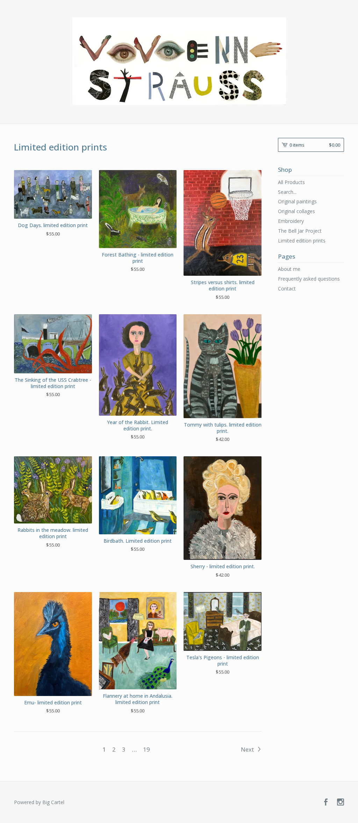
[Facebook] (325, 802)
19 (146, 749)
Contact (287, 288)
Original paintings (297, 201)
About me (289, 269)
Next (248, 749)
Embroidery (291, 221)
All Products (291, 182)
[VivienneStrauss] (179, 61)
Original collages (296, 211)
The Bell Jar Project (300, 230)
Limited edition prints (301, 240)
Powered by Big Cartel (39, 802)
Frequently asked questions (309, 278)
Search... (287, 192)
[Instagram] (340, 802)
